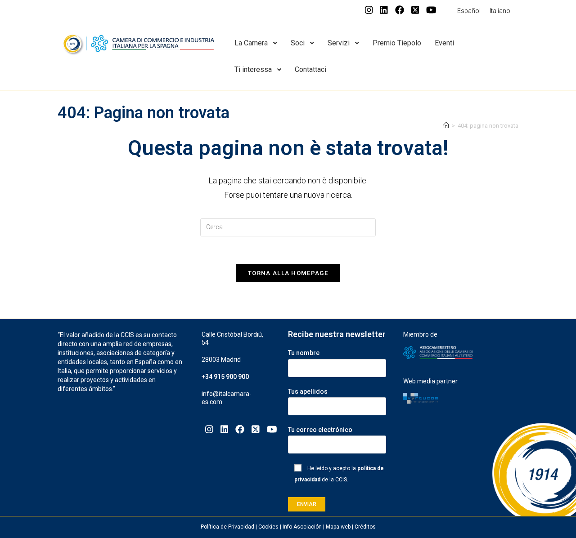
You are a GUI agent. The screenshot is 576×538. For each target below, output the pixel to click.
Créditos (365, 527)
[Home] (446, 125)
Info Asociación (302, 527)
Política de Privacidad (227, 527)
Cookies (268, 527)
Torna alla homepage (288, 273)
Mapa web (338, 527)
